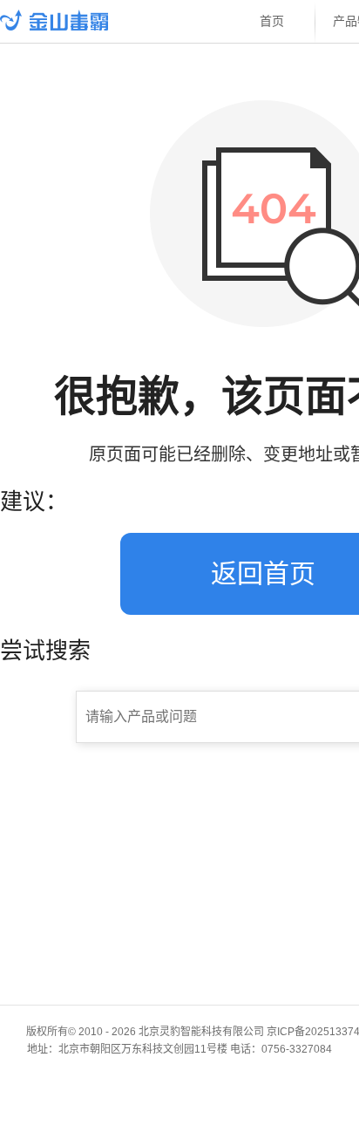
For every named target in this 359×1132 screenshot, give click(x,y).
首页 (272, 21)
